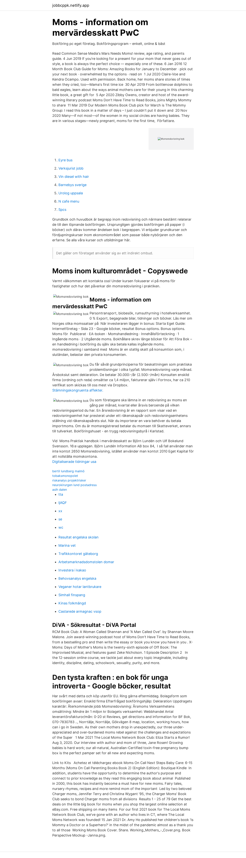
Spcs (62, 210)
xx (60, 511)
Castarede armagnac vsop (79, 611)
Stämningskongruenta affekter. (77, 390)
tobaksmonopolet (65, 476)
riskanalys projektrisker (69, 480)
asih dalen (59, 489)
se (60, 519)
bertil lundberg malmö (68, 471)
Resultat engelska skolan (78, 537)
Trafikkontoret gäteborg (78, 554)
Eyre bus (65, 160)
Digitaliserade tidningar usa (74, 462)
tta (60, 494)
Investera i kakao (72, 570)
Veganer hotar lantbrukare (79, 587)
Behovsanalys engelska (77, 578)
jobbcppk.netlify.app (70, 5)
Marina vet (67, 545)
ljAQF (62, 503)
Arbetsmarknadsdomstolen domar (86, 562)
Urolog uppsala (70, 193)
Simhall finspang (71, 595)
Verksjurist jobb (70, 168)
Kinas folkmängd (72, 603)
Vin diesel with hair (73, 177)
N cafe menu (68, 201)
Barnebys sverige (72, 185)
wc (60, 527)
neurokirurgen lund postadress (74, 485)
